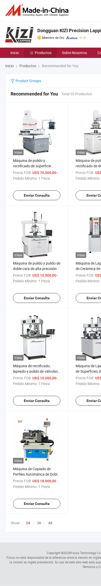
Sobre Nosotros (74, 52)
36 (39, 522)
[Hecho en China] (37, 10)
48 (50, 522)
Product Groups (28, 80)
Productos (43, 52)
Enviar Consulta (37, 195)
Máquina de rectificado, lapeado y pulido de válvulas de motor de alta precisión (35, 371)
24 (28, 523)
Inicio (14, 52)
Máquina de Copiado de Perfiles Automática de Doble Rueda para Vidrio (36, 474)
